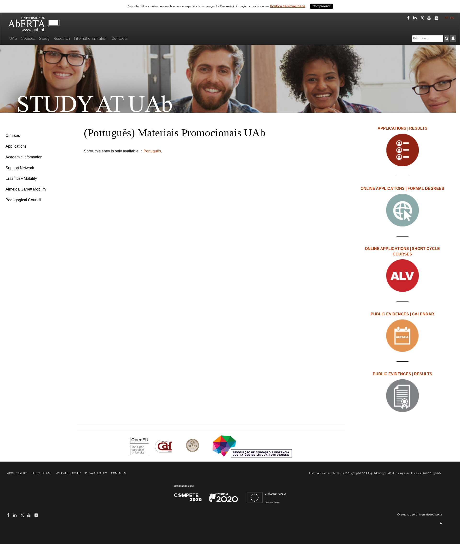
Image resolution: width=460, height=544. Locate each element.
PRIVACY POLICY (96, 473)
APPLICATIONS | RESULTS (402, 128)
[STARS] (193, 446)
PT (446, 18)
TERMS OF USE (41, 473)
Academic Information (24, 157)
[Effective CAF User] (164, 446)
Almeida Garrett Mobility (26, 189)
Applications (16, 146)
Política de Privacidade (287, 6)
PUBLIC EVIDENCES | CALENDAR (402, 314)
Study (44, 38)
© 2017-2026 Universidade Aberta (419, 514)
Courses (28, 38)
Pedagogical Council (23, 200)
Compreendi (321, 6)
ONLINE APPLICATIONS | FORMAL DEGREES (402, 188)
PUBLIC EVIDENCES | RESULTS (402, 374)
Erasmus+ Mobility (21, 178)
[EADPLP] (252, 446)
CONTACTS (118, 473)
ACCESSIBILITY (17, 473)
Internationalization (91, 38)
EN (452, 18)
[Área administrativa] (441, 523)
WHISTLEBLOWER (68, 473)
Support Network (20, 168)
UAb (13, 38)
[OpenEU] (139, 446)
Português (152, 151)
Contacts (119, 38)
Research (61, 38)
